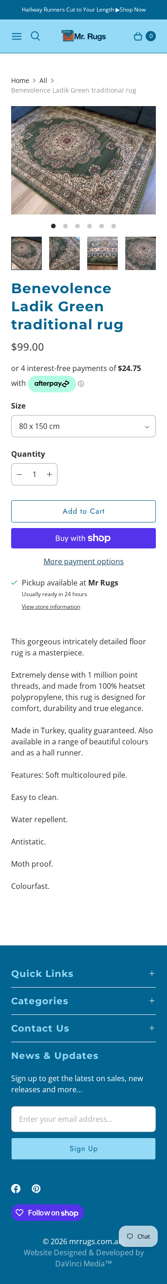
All (43, 80)
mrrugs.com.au (96, 1241)
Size (18, 406)
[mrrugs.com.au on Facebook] (21, 1188)
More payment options (84, 561)
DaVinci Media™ (83, 1264)
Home (20, 80)
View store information (51, 607)
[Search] (35, 36)
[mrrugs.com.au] (83, 36)
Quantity (28, 454)
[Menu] (16, 36)
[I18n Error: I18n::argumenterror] (26, 253)
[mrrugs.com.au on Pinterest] (42, 1188)
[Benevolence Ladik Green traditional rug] (83, 160)
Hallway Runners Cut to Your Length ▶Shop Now (84, 9)
